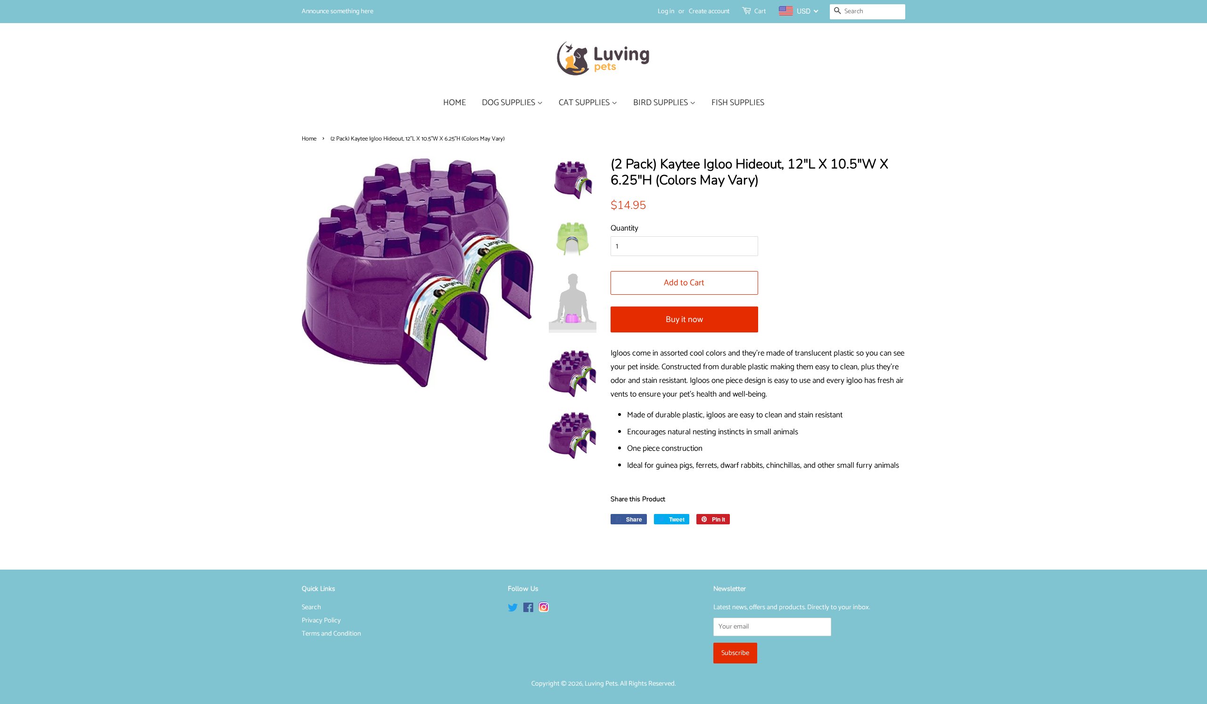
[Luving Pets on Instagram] (543, 609)
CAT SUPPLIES (585, 103)
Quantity (624, 228)
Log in (666, 11)
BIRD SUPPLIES (661, 103)
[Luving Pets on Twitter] (513, 609)
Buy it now (684, 320)
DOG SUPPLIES (509, 103)
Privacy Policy (321, 620)
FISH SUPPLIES (737, 103)
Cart (760, 11)
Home (309, 139)
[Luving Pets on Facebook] (528, 609)
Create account (709, 11)
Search (311, 607)
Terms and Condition (331, 633)
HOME (454, 103)
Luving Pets (601, 683)
